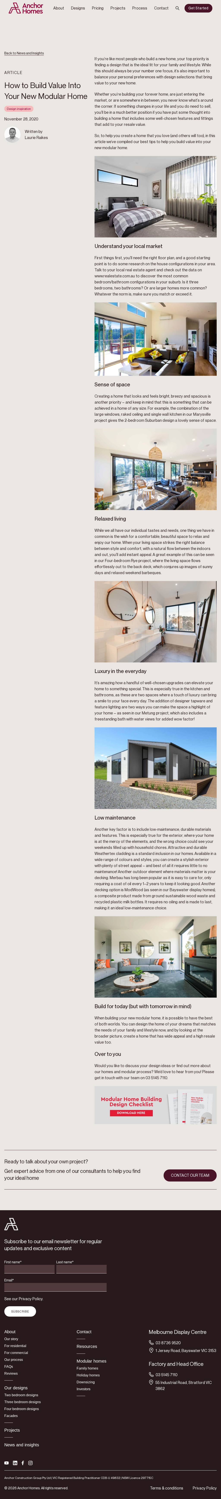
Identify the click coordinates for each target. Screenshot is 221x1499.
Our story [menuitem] (11, 1339)
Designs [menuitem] (78, 8)
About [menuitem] (58, 8)
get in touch (105, 1078)
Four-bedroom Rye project (128, 560)
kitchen (196, 689)
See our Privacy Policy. (23, 1299)
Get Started (198, 8)
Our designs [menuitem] (16, 1387)
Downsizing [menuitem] (86, 1382)
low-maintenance (164, 829)
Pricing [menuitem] (98, 8)
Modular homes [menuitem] (91, 1361)
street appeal (129, 865)
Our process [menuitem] (13, 1360)
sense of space (202, 420)
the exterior (172, 835)
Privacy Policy (205, 1488)
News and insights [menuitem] (21, 1444)
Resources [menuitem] (87, 1346)
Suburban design (159, 420)
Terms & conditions (166, 1488)
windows (112, 414)
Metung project (155, 713)
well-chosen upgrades (163, 683)
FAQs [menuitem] (8, 1366)
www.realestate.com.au (115, 276)
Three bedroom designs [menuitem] (22, 1402)
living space (151, 542)
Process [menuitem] (139, 8)
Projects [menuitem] (117, 8)
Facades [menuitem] (11, 1416)
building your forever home (145, 94)
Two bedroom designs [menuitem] (21, 1395)
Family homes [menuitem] (87, 1368)
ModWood (133, 890)
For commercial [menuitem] (16, 1353)
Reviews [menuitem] (11, 1373)
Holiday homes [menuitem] (88, 1375)
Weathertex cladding (113, 853)
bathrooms (104, 695)
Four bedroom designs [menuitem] (21, 1409)
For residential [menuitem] (15, 1346)
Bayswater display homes (191, 890)
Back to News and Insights (24, 53)
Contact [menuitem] (161, 8)
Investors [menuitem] (83, 1389)
